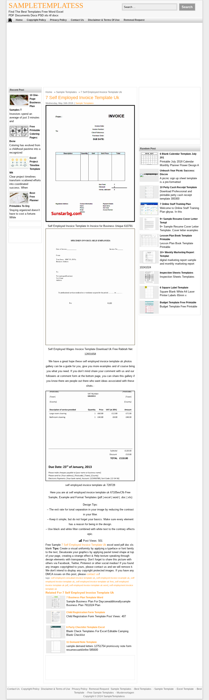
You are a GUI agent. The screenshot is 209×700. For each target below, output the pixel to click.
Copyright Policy (36, 20)
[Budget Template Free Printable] (149, 312)
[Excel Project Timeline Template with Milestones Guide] (19, 166)
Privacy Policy (58, 20)
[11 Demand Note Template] (56, 652)
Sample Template (164, 689)
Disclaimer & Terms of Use (104, 20)
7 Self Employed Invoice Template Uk (83, 544)
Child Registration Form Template (85, 612)
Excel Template (185, 689)
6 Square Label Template (174, 287)
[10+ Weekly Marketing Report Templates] (149, 262)
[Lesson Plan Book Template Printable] (149, 245)
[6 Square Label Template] (149, 297)
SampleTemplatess (46, 5)
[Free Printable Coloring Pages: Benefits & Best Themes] (19, 135)
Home (19, 20)
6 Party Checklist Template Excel (85, 627)
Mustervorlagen (125, 692)
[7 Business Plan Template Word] (55, 607)
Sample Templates (66, 92)
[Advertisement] (104, 54)
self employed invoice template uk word (88, 585)
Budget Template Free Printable (178, 302)
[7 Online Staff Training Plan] (149, 213)
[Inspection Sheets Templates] (149, 282)
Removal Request (134, 20)
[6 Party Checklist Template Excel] (56, 637)
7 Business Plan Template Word (84, 597)
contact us (93, 574)
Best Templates (142, 689)
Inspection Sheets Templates (176, 272)
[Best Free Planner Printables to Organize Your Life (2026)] (19, 201)
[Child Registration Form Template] (56, 622)
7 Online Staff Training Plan (175, 204)
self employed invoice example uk (113, 578)
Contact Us (77, 20)
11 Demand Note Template (81, 642)
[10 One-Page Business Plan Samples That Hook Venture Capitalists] (19, 104)
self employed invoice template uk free (95, 581)
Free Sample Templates (100, 692)
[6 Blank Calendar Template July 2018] (149, 163)
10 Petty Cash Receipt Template (178, 187)
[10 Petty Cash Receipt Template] (149, 197)
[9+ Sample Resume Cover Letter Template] (149, 228)
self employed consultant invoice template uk (73, 578)
